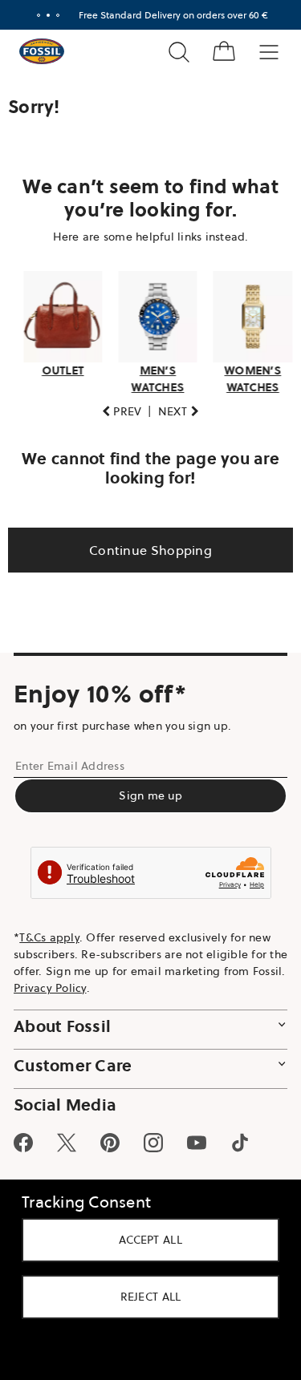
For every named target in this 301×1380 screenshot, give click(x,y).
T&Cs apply (49, 933)
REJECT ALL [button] (144, 1297)
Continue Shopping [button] (144, 545)
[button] (116, 407)
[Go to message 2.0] (41, 15)
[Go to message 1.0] (32, 15)
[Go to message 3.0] (51, 15)
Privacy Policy (86, 983)
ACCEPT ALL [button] (145, 1240)
